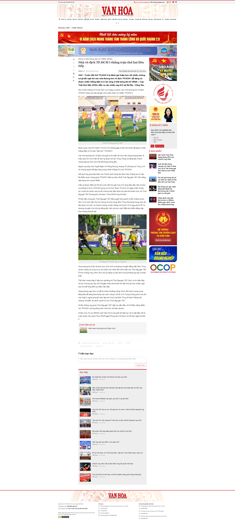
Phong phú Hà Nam (86, 346)
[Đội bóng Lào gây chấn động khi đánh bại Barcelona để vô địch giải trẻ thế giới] (153, 188)
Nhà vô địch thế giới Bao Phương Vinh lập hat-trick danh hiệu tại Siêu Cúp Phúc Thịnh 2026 (117, 389)
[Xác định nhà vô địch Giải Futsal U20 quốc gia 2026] (85, 380)
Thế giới (166, 19)
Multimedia (173, 19)
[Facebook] (74, 59)
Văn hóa (69, 19)
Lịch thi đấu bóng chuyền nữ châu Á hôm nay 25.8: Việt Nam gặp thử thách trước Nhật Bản (167, 168)
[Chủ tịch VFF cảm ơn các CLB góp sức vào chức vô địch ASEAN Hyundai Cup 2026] (85, 412)
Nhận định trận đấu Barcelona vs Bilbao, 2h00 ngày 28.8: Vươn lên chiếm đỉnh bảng (166, 201)
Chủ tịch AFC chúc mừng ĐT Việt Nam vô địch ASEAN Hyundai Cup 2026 (116, 420)
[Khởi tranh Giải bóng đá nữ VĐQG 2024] (83, 330)
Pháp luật (144, 19)
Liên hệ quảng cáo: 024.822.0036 (108, 515)
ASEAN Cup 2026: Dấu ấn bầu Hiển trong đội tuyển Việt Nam (112, 463)
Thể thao (86, 19)
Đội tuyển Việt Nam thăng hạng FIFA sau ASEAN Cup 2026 (112, 431)
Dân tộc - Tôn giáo (128, 19)
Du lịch (92, 19)
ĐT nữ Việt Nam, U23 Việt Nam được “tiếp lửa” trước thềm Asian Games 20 (117, 453)
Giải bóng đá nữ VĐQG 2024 (90, 343)
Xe (162, 19)
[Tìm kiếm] (116, 23)
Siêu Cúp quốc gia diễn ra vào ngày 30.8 (105, 442)
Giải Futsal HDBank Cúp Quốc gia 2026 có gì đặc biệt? (110, 398)
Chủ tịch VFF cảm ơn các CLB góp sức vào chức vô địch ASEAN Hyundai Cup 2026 (118, 410)
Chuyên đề (138, 19)
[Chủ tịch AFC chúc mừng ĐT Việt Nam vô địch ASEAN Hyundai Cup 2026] (85, 423)
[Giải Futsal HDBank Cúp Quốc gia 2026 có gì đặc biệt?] (85, 402)
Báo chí (75, 19)
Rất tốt (156, 138)
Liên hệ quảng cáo (158, 2)
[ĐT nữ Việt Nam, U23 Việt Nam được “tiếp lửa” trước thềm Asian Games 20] (85, 456)
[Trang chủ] (59, 19)
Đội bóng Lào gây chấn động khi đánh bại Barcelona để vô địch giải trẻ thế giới (167, 189)
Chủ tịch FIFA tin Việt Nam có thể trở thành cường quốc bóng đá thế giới (116, 474)
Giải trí (109, 19)
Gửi (152, 146)
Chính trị (63, 19)
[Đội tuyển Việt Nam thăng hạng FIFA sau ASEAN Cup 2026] (85, 434)
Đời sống (114, 19)
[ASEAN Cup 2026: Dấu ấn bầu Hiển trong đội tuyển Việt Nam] (85, 467)
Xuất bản (80, 19)
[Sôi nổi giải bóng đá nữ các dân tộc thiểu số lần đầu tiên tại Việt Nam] (153, 179)
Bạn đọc (150, 19)
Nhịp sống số (157, 19)
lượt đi (120, 343)
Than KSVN (99, 346)
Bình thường (158, 140)
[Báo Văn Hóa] (117, 495)
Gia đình (97, 19)
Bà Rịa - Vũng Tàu (108, 343)
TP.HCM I (128, 343)
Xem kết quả (159, 146)
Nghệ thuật (104, 19)
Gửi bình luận (141, 365)
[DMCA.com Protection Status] (63, 517)
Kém (155, 142)
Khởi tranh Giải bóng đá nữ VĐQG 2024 (102, 328)
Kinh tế (120, 19)
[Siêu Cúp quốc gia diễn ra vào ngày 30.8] (85, 445)
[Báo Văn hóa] (117, 10)
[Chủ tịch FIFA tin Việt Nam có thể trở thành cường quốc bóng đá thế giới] (85, 477)
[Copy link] (74, 70)
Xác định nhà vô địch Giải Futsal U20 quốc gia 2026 (109, 377)
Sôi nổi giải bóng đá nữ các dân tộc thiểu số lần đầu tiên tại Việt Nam (167, 179)
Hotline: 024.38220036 (143, 2)
